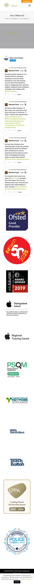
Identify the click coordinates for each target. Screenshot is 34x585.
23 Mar (22, 140)
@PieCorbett (9, 189)
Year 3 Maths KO (14, 18)
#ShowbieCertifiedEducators (14, 121)
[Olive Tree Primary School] (11, 5)
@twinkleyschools (23, 159)
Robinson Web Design (15, 571)
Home (6, 18)
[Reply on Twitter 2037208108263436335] (6, 94)
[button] (29, 5)
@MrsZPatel (9, 119)
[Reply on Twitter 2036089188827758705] (6, 162)
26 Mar (22, 70)
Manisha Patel (14, 71)
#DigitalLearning (10, 127)
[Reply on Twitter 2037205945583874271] (6, 130)
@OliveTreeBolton (11, 91)
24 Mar (22, 172)
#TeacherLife (20, 125)
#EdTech (18, 123)
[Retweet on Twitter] (9, 67)
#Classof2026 (9, 123)
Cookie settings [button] (26, 579)
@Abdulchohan (17, 117)
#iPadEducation (10, 125)
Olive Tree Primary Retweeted (18, 67)
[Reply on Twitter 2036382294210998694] (6, 192)
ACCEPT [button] (17, 582)
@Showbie (8, 117)
